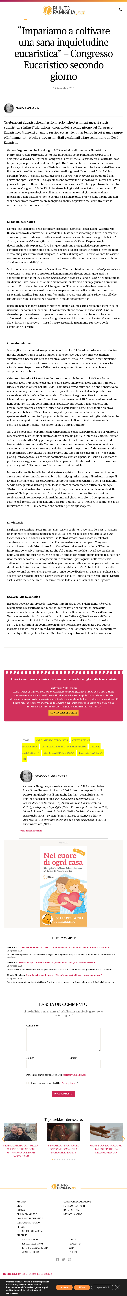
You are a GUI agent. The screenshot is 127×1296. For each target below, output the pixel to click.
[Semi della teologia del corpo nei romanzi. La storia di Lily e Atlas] (63, 1132)
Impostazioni (102, 1287)
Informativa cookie (40, 1273)
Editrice (73, 1252)
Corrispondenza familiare (77, 1201)
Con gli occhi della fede (30, 1218)
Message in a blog (73, 1214)
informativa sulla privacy (74, 1074)
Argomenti (22, 1201)
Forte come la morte (74, 1205)
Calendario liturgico (28, 1222)
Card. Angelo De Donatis (52, 740)
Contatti (73, 1239)
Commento (32, 1025)
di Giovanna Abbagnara (27, 108)
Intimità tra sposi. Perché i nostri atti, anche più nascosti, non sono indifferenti (57, 962)
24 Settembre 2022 (63, 88)
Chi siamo (22, 1235)
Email (73, 1058)
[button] (4, 1138)
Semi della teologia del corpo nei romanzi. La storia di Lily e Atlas (63, 1149)
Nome (30, 1058)
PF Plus (21, 1226)
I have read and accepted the (54, 1083)
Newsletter (75, 1243)
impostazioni (11, 1293)
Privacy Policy (69, 1083)
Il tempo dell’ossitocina (35, 1247)
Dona (71, 1247)
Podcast (21, 1210)
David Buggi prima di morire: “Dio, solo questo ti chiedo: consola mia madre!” (64, 975)
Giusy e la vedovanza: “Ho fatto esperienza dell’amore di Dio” (106, 1149)
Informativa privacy (15, 1273)
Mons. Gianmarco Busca (59, 752)
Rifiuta (82, 1287)
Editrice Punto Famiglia (29, 1231)
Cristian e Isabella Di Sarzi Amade (64, 746)
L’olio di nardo (30, 1239)
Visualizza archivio (32, 830)
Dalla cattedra (71, 1210)
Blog (19, 1205)
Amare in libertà (30, 1252)
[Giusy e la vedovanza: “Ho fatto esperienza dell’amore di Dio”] (106, 1132)
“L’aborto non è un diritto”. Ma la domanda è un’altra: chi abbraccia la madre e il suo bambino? (64, 947)
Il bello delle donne (32, 1243)
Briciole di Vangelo (27, 1214)
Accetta (64, 1287)
